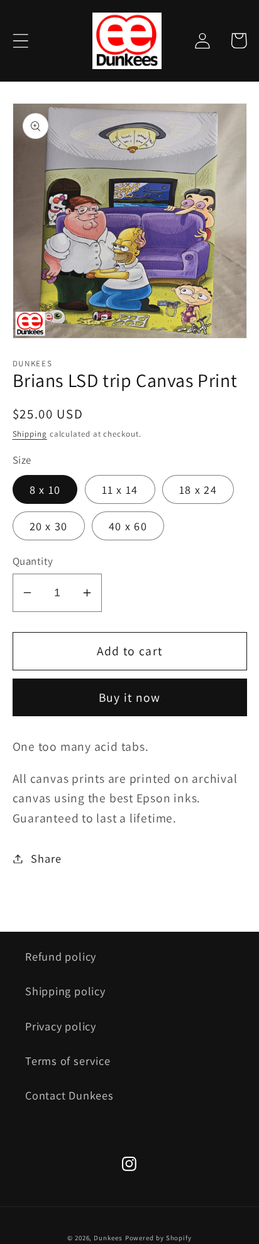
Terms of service (67, 1060)
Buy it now (130, 697)
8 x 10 (45, 489)
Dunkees (108, 1237)
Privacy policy (60, 1026)
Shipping (30, 433)
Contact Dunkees (69, 1095)
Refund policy (60, 956)
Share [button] (46, 858)
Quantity (33, 561)
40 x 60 (128, 525)
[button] (20, 40)
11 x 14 (120, 489)
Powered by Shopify (158, 1237)
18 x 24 (198, 489)
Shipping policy (65, 990)
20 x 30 (49, 525)
